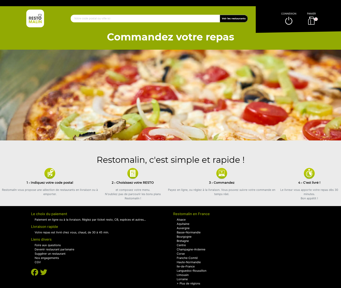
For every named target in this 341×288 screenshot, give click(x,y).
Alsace (181, 219)
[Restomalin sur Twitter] (43, 272)
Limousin (183, 275)
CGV (38, 262)
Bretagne (183, 241)
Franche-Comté (187, 258)
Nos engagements (47, 258)
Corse (181, 253)
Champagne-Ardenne (191, 249)
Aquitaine (183, 224)
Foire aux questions (48, 245)
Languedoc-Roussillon (191, 270)
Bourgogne (184, 236)
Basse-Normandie (189, 232)
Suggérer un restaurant (50, 253)
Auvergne (183, 228)
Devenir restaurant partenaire (54, 249)
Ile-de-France (186, 266)
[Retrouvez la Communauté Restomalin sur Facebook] (35, 272)
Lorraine (182, 279)
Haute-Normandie (189, 262)
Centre (181, 245)
